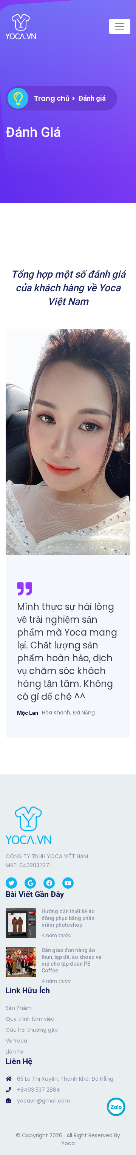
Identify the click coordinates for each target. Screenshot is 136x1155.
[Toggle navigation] (119, 26)
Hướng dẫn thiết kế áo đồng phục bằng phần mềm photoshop (68, 918)
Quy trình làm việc (30, 1019)
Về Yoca (16, 1040)
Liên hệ (15, 1051)
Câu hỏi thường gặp (32, 1030)
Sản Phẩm (19, 1008)
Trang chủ (52, 98)
